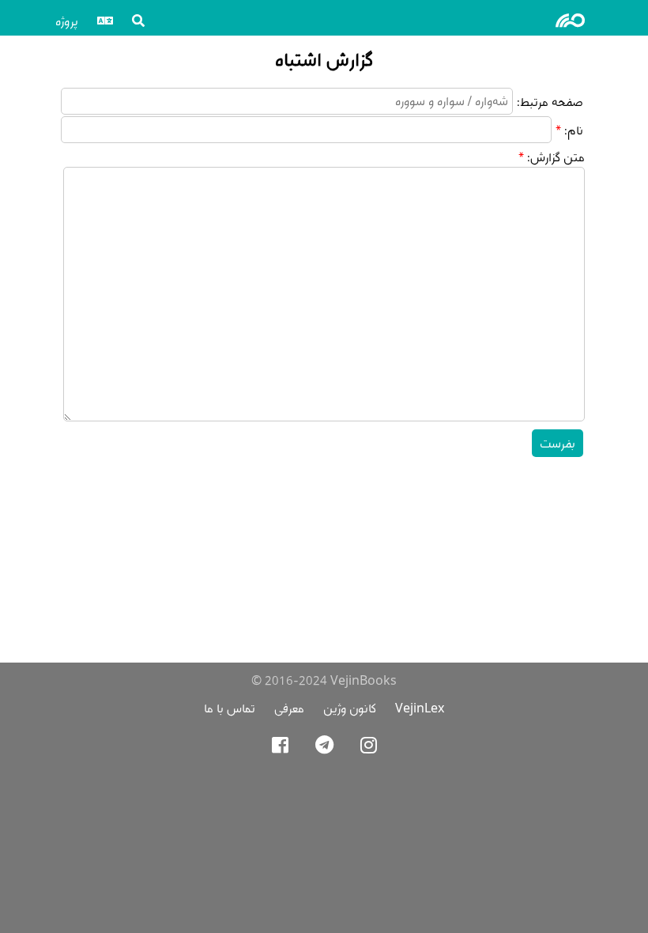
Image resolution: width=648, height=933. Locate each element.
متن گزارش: (556, 157)
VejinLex (419, 708)
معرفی (289, 708)
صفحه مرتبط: (550, 101)
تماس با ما (229, 708)
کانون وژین (349, 708)
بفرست (557, 443)
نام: (573, 130)
